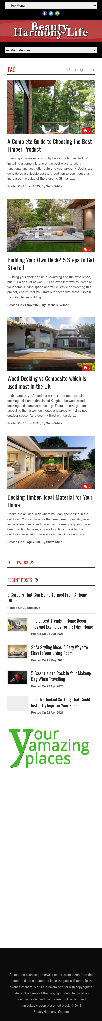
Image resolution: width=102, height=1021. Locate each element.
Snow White (54, 186)
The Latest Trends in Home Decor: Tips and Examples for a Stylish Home (62, 623)
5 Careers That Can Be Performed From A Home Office (47, 597)
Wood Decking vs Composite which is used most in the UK (46, 382)
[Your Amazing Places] (51, 768)
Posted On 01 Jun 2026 (47, 633)
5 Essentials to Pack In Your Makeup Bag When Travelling (61, 676)
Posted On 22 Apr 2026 (47, 686)
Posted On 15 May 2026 (47, 660)
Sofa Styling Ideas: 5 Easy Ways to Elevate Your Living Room (59, 650)
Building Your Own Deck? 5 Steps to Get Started (50, 263)
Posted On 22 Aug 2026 (23, 607)
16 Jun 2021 (31, 423)
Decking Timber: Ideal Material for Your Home (50, 500)
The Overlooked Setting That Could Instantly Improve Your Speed (60, 702)
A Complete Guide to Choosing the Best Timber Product (49, 145)
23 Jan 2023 (31, 186)
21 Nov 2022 (31, 305)
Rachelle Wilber (58, 305)
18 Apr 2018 (31, 542)
